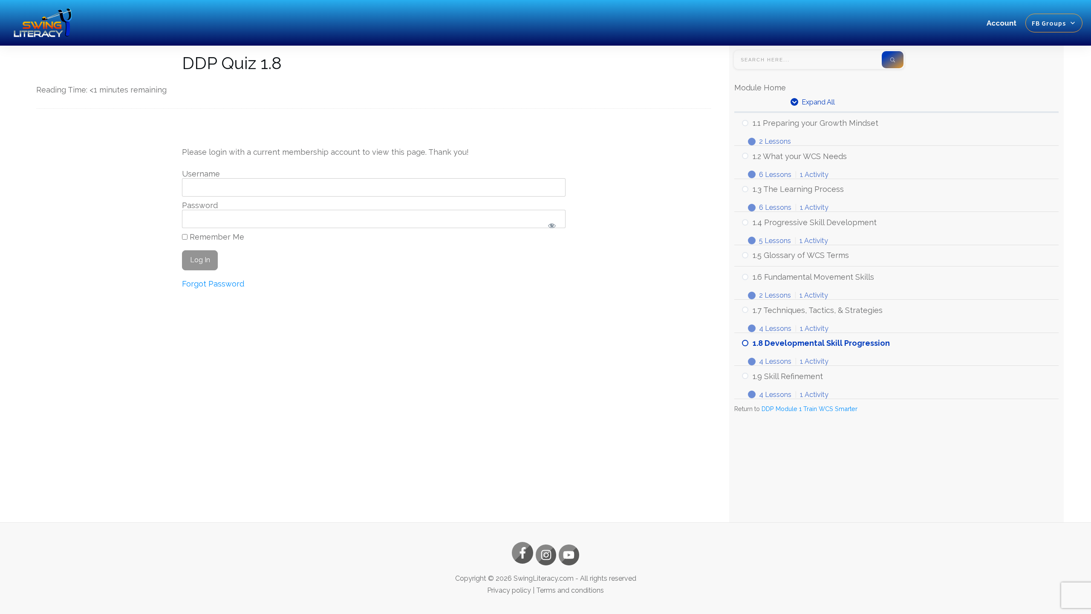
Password (200, 205)
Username (201, 173)
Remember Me (216, 236)
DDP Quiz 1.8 (232, 63)
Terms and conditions (570, 590)
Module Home (760, 87)
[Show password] (552, 226)
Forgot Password (213, 283)
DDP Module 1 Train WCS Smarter (809, 408)
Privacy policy (509, 590)
